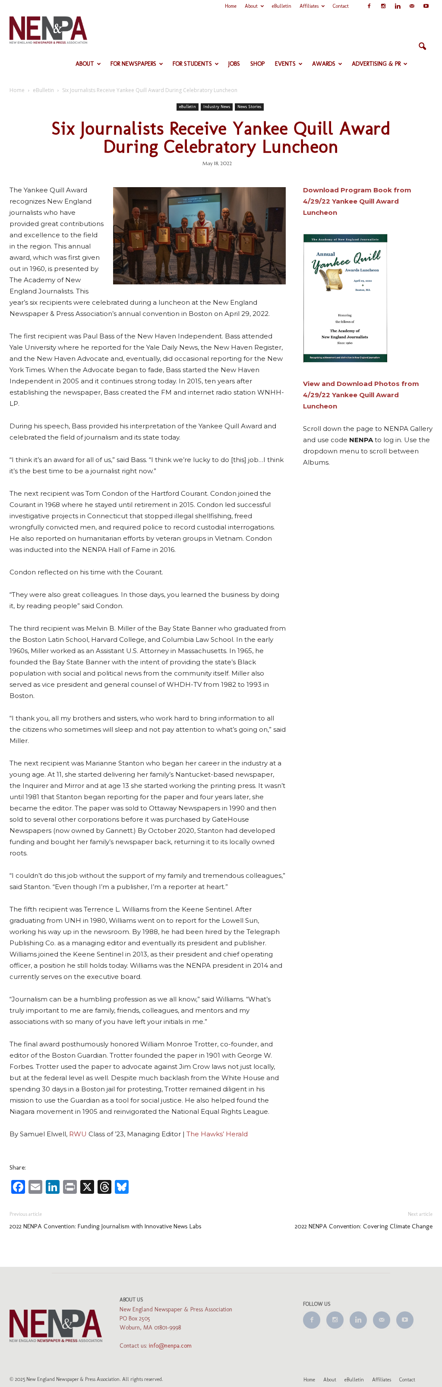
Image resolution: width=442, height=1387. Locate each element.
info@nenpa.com (170, 1345)
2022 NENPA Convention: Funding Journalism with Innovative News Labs (105, 1226)
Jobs (234, 63)
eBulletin (281, 6)
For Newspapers (133, 63)
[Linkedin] (397, 6)
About (251, 6)
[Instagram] (383, 6)
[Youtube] (426, 6)
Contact (341, 6)
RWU (78, 1134)
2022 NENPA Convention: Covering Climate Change (364, 1226)
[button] (422, 46)
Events (285, 63)
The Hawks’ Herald (217, 1134)
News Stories (249, 106)
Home (231, 6)
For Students (192, 63)
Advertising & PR (376, 63)
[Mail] (411, 6)
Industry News (216, 106)
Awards (323, 63)
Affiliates (309, 6)
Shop (257, 63)
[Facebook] (369, 6)
